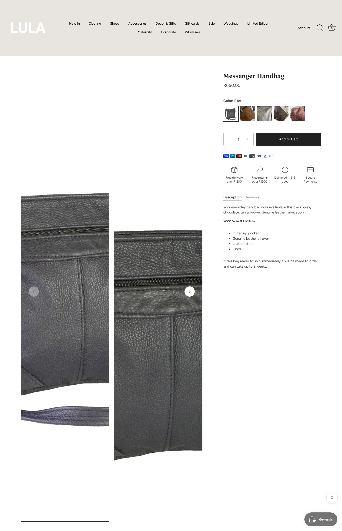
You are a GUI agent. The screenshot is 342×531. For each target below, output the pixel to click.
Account (304, 28)
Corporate (168, 32)
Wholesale (192, 32)
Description (232, 197)
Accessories (137, 23)
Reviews (252, 197)
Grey (264, 113)
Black (230, 113)
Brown (297, 113)
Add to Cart (288, 139)
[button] (34, 291)
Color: (232, 101)
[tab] (234, 197)
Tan (247, 113)
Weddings (231, 23)
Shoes (114, 23)
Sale (211, 23)
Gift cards (192, 23)
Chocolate (281, 113)
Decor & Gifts (166, 23)
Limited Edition (258, 23)
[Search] (320, 28)
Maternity (145, 32)
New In (74, 23)
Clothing (95, 23)
